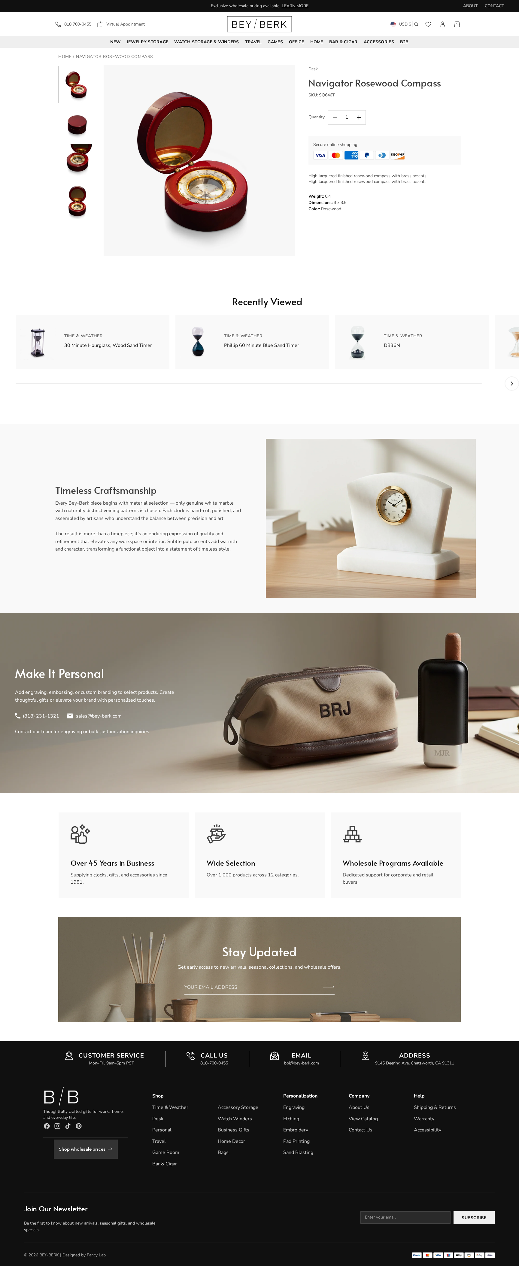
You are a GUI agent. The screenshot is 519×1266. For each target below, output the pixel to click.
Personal (161, 1130)
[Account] (442, 24)
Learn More (295, 6)
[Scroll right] (512, 383)
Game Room (165, 1152)
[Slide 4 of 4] (77, 201)
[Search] (416, 24)
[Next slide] (288, 160)
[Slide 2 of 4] (77, 123)
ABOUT (470, 6)
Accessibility (427, 1130)
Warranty (424, 1119)
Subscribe (474, 1218)
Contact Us (360, 1130)
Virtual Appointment (125, 24)
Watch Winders (235, 1119)
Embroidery (295, 1130)
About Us (359, 1107)
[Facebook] (46, 1126)
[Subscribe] (329, 987)
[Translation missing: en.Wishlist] (428, 24)
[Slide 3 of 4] (77, 162)
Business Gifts (233, 1130)
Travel (159, 1141)
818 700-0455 (77, 24)
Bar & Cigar (164, 1164)
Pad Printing (296, 1141)
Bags (223, 1152)
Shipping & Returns (435, 1107)
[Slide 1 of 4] (77, 84)
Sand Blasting (298, 1152)
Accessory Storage (238, 1107)
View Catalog (363, 1119)
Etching (291, 1119)
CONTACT (494, 6)
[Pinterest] (78, 1126)
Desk (157, 1119)
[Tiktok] (67, 1126)
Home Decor (231, 1141)
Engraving (294, 1107)
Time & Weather (170, 1107)
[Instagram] (57, 1126)
